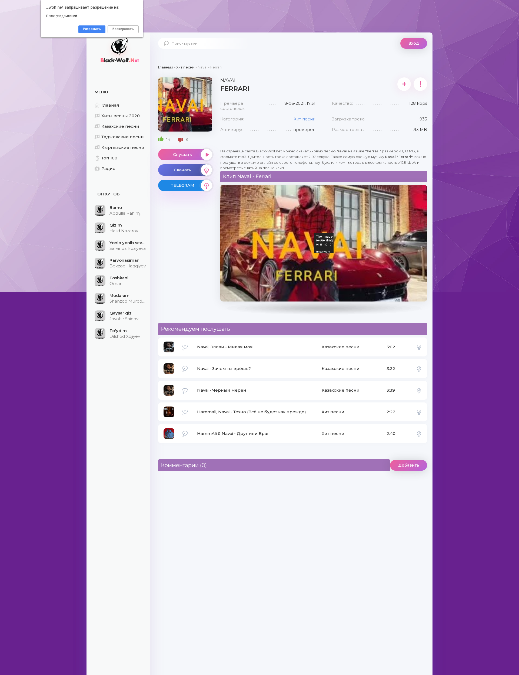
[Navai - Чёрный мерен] (419, 390)
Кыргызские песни (122, 147)
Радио (108, 168)
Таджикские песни (122, 136)
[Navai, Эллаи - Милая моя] (419, 347)
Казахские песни (120, 126)
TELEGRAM (182, 185)
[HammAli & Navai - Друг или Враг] (419, 433)
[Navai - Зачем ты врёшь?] (419, 368)
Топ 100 (109, 157)
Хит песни (304, 119)
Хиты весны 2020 (120, 115)
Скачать (182, 169)
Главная (110, 105)
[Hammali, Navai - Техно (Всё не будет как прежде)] (419, 412)
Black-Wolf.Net (119, 50)
